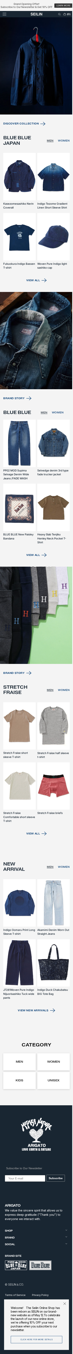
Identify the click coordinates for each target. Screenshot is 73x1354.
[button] (4, 20)
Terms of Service (15, 1295)
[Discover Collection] (35, 93)
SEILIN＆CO (15, 1284)
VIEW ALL (32, 301)
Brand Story (14, 415)
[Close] (61, 1303)
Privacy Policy (40, 1295)
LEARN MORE (63, 5)
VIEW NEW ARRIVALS (31, 1010)
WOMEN (61, 166)
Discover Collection (21, 149)
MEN (47, 166)
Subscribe (55, 1178)
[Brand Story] (35, 359)
